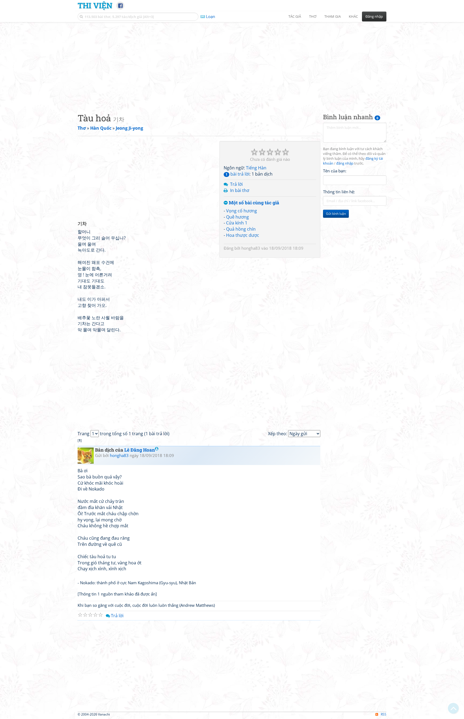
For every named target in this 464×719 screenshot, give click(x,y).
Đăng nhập (374, 16)
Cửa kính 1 (236, 223)
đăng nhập (344, 163)
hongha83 (250, 248)
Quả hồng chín (241, 229)
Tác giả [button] (294, 16)
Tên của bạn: (334, 170)
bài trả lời (237, 174)
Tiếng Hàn (256, 168)
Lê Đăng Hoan (139, 450)
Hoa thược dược (242, 235)
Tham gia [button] (332, 16)
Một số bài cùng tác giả (253, 202)
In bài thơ (239, 190)
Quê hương (237, 217)
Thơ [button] (312, 16)
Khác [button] (353, 16)
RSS (383, 714)
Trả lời (236, 184)
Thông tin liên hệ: (339, 191)
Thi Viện (95, 5)
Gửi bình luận (336, 213)
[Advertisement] (232, 63)
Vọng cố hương (241, 211)
